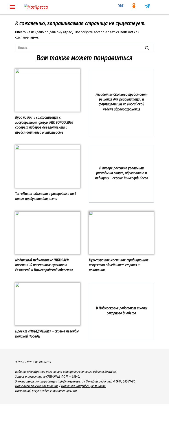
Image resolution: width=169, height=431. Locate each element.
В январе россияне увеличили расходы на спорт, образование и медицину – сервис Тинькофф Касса (121, 173)
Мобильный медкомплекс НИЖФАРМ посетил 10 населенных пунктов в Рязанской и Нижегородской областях (44, 265)
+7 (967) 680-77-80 (124, 381)
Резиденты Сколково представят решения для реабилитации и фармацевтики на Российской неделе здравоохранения (121, 101)
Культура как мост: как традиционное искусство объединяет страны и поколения (119, 265)
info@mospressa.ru (70, 381)
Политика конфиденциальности (83, 386)
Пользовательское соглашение (36, 386)
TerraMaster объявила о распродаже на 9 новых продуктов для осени (45, 196)
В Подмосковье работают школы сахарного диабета (121, 310)
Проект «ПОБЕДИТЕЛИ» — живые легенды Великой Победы (47, 333)
